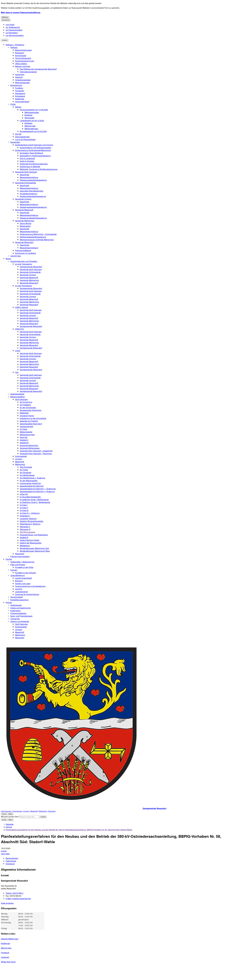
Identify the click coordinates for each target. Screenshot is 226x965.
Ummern (18, 459)
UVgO (17, 350)
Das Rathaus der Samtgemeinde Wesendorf (38, 69)
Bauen (8, 258)
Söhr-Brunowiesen (27, 532)
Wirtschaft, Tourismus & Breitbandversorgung (38, 169)
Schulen (13, 570)
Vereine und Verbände (19, 621)
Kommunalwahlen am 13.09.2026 (34, 109)
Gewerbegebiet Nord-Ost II (31, 423)
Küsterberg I (25, 515)
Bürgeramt (19, 52)
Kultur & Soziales (27, 161)
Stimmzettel (29, 117)
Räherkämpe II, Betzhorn (30, 524)
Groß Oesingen (21, 399)
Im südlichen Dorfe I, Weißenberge (34, 499)
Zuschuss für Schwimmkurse (27, 594)
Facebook (5, 952)
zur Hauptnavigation (14, 30)
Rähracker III (25, 529)
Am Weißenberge (27, 475)
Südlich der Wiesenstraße (30, 543)
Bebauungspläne (17, 396)
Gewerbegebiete (17, 394)
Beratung (19, 580)
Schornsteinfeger (22, 101)
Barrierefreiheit (12, 858)
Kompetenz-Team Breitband (31, 153)
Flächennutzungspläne (20, 556)
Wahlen (18, 107)
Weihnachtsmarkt (22, 82)
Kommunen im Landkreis (25, 253)
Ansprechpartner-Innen (24, 61)
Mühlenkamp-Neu (27, 434)
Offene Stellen (21, 63)
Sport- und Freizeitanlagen (21, 616)
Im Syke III (24, 510)
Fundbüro (19, 88)
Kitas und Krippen (17, 564)
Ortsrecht (19, 77)
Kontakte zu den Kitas (24, 567)
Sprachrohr (19, 74)
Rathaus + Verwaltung (15, 44)
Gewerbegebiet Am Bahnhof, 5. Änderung (37, 491)
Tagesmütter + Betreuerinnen (22, 561)
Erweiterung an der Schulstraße (33, 418)
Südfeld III (24, 537)
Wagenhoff (19, 461)
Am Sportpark (25, 472)
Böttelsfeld (24, 413)
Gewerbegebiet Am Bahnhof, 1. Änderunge (38, 488)
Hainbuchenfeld (26, 426)
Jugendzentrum (21, 591)
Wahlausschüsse (31, 112)
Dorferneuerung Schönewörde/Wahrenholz (33, 150)
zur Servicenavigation (15, 35)
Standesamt (20, 93)
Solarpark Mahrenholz (29, 445)
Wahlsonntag (29, 126)
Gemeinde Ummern (23, 199)
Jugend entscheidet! (23, 578)
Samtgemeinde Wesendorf (31, 266)
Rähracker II (25, 526)
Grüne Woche (25, 223)
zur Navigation (12, 32)
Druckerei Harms (27, 415)
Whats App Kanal (8, 961)
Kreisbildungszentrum (19, 599)
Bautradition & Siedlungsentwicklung (35, 155)
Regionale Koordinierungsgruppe (34, 163)
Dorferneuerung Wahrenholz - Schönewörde (38, 234)
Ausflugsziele (16, 605)
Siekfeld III (24, 442)
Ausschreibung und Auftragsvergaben (35, 147)
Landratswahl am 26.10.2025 (32, 120)
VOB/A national (21, 307)
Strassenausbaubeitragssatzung (33, 180)
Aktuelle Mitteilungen (9, 938)
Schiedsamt (20, 96)
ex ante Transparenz (23, 264)
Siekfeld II (24, 440)
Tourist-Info (15, 618)
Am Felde (24, 469)
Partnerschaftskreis (23, 250)
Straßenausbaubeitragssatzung (33, 196)
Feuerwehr (19, 90)
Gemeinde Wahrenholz (24, 220)
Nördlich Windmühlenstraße (31, 521)
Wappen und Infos (22, 66)
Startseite (10, 824)
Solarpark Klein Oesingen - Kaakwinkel (36, 450)
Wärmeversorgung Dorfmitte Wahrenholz (37, 239)
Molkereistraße (26, 432)
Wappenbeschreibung (29, 177)
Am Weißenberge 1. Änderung (32, 478)
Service (9, 827)
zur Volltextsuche (13, 27)
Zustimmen (6, 20)
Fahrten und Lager (22, 583)
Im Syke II (24, 507)
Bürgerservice (16, 85)
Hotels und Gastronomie (20, 608)
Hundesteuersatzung (28, 193)
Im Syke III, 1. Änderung (30, 513)
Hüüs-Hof (24, 494)
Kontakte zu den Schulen (25, 572)
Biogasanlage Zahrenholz (30, 410)
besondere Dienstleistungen (31, 191)
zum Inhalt (10, 24)
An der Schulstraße (28, 407)
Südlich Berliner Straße (29, 540)
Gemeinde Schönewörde (25, 182)
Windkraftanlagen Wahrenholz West (35, 551)
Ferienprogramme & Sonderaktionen (30, 586)
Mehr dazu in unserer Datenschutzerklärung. (21, 12)
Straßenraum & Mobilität (30, 166)
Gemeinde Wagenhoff (24, 209)
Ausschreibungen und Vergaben (23, 261)
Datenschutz (11, 861)
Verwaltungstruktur (23, 80)
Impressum (10, 863)
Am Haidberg (25, 404)
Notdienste (19, 98)
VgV (17, 372)
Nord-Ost (23, 437)
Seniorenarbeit (16, 597)
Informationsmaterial (28, 71)
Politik (13, 104)
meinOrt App (15, 256)
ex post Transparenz (23, 285)
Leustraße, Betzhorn (28, 518)
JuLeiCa (18, 589)
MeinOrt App (6, 948)
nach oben (5, 853)
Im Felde (23, 429)
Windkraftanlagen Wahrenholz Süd (34, 548)
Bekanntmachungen (23, 50)
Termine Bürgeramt (23, 58)
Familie (9, 559)
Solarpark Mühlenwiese (30, 448)
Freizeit (9, 602)
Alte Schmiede (26, 467)
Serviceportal (20, 55)
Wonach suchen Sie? (10, 816)
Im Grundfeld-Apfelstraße (30, 497)
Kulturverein (15, 610)
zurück (3, 851)
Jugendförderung (17, 575)
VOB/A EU (19, 329)
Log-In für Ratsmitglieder (25, 139)
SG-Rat (18, 134)
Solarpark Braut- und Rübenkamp (34, 534)
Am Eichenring (26, 402)
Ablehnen (5, 17)
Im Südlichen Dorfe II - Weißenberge (35, 502)
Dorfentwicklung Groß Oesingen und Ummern (34, 145)
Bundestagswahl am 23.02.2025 (33, 131)
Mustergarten (25, 226)
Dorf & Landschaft (27, 158)
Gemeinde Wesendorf (24, 242)
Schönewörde (21, 456)
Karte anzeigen (7, 903)
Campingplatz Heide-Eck (30, 483)
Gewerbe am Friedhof (29, 421)
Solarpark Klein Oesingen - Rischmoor (36, 453)
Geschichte (24, 174)
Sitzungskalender (22, 136)
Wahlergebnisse (31, 128)
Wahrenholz (20, 464)
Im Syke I (23, 505)
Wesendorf (19, 553)
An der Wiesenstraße (28, 480)
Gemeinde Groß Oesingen (26, 172)
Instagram (5, 957)
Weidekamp (25, 545)
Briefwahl (28, 115)
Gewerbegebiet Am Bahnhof (31, 486)
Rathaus (13, 47)
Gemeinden (15, 142)
